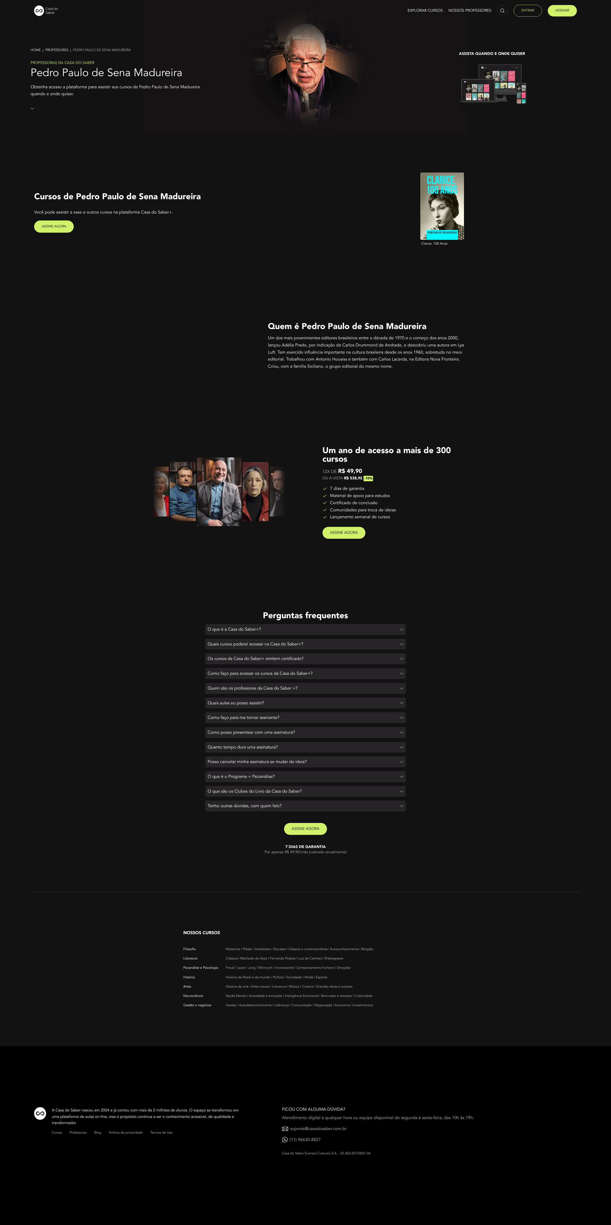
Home (36, 50)
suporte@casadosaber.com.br (318, 1129)
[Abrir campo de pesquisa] (502, 10)
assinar (562, 10)
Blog (97, 1133)
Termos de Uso (161, 1133)
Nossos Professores (469, 10)
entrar (527, 10)
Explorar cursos (424, 10)
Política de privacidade (126, 1133)
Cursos (57, 1133)
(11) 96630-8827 (305, 1140)
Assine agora (54, 226)
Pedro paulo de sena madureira (102, 50)
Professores (56, 50)
